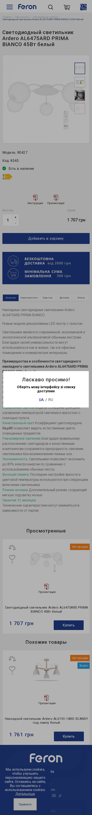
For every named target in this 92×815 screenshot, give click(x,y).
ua (41, 399)
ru (50, 399)
